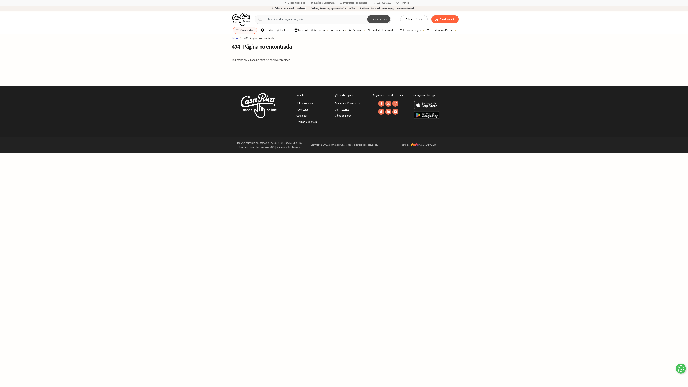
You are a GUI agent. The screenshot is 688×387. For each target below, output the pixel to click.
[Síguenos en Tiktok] (381, 112)
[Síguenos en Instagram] (395, 104)
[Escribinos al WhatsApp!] (681, 369)
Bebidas (357, 30)
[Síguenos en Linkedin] (388, 112)
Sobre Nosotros (296, 2)
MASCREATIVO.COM (428, 144)
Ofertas (269, 30)
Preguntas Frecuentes (355, 2)
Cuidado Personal (382, 30)
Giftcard (303, 30)
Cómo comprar (343, 115)
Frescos (339, 30)
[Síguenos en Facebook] (381, 104)
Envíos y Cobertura (324, 2)
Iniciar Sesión (416, 19)
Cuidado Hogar (412, 30)
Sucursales (302, 109)
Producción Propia (442, 30)
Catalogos (302, 115)
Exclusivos (286, 30)
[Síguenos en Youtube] (395, 112)
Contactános (342, 109)
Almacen (319, 30)
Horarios (404, 2)
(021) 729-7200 (383, 2)
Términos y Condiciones (288, 147)
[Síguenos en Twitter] (388, 104)
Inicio (235, 38)
